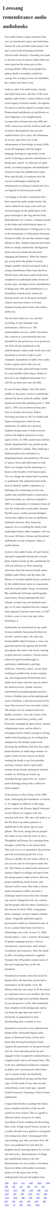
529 (28, 1201)
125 (21, 1187)
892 (44, 1201)
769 (28, 1187)
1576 (30, 1194)
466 (45, 1194)
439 (38, 1198)
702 (13, 1201)
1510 (15, 1183)
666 (30, 1198)
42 (14, 1205)
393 (14, 1194)
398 (23, 1190)
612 (23, 1183)
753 (35, 1187)
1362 (37, 1205)
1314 (7, 1198)
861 (45, 1198)
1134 (31, 1190)
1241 (15, 1190)
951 (43, 1187)
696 (23, 1198)
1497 (36, 1201)
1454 (48, 1183)
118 (13, 1187)
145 (38, 1194)
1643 (39, 1183)
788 (6, 1187)
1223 (7, 1205)
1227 (7, 1194)
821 (21, 1201)
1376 (7, 1190)
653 (6, 1201)
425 (46, 1190)
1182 (7, 1183)
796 (22, 1194)
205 (21, 1205)
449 (38, 1190)
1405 (31, 1183)
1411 (29, 1205)
